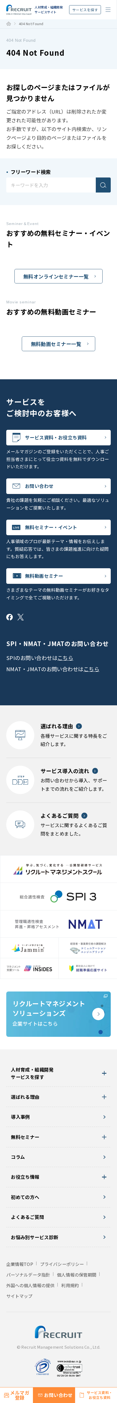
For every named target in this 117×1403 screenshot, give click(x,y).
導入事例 (20, 1116)
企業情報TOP (19, 1264)
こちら (65, 658)
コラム (18, 1156)
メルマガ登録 (19, 1395)
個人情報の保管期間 (76, 1274)
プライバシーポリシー (62, 1264)
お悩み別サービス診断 (35, 1237)
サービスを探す (85, 9)
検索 (103, 185)
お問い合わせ (39, 486)
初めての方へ (25, 1197)
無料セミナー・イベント (51, 527)
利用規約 (70, 1285)
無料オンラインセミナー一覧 (56, 276)
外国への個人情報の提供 (30, 1285)
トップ (8, 24)
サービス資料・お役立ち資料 (56, 437)
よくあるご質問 (27, 1216)
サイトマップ (19, 1296)
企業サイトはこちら (49, 1013)
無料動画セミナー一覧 (56, 343)
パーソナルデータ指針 (28, 1274)
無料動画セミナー (44, 575)
